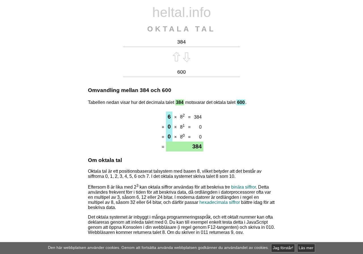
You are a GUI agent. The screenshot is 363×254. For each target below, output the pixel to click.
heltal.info (181, 12)
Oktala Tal (181, 29)
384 (144, 90)
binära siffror (243, 187)
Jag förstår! (283, 248)
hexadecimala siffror (219, 202)
